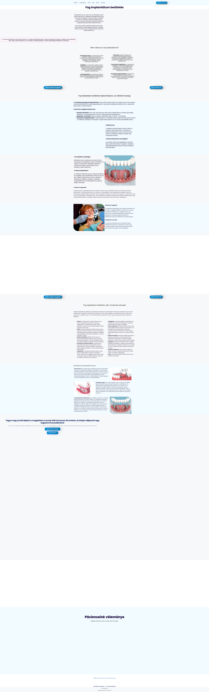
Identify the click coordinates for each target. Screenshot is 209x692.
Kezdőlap (76, 2)
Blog (93, 2)
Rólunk (97, 2)
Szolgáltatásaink (82, 2)
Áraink (89, 2)
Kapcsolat (103, 2)
